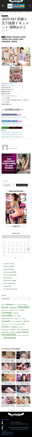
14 (20, 246)
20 (17, 249)
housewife (15, 39)
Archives (4, 295)
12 (12, 246)
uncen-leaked (22, 332)
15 (24, 246)
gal (19, 318)
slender (13, 329)
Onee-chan (18, 324)
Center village (16, 37)
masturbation (18, 321)
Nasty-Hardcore (5, 324)
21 (20, 249)
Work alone (14, 41)
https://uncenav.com (7, 434)
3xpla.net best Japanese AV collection (18, 427)
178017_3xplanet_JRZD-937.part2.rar (12, 134)
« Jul (15, 257)
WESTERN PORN (7, 289)
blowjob (13, 307)
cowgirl (22, 310)
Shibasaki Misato (6, 41)
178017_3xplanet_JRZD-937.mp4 (11, 124)
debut (10, 39)
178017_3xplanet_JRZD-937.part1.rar (12, 132)
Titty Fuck (12, 332)
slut (18, 329)
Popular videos (7, 280)
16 (28, 246)
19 (12, 249)
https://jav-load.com (7, 432)
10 (4, 246)
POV (23, 324)
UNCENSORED (9, 335)
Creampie (23, 37)
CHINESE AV (6, 263)
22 (24, 249)
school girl (20, 327)
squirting (5, 332)
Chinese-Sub (6, 266)
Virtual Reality (25, 335)
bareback (20, 304)
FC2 (12, 318)
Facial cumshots (6, 318)
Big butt (25, 304)
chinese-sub (5, 310)
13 (17, 246)
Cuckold (15, 313)
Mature (21, 39)
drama (19, 316)
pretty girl (5, 327)
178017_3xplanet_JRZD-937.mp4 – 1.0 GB (13, 117)
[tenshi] (5, 147)
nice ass (12, 324)
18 (8, 249)
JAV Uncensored (7, 275)
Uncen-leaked (7, 283)
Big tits (5, 307)
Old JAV (5, 278)
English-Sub (6, 269)
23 (28, 249)
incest (13, 321)
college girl (11, 310)
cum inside (4, 39)
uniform (19, 335)
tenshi (11, 146)
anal (15, 304)
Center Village (10, 85)
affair (3, 304)
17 (4, 249)
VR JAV (5, 286)
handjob (23, 318)
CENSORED (8, 37)
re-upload (14, 327)
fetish (16, 318)
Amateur (9, 304)
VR (2, 338)
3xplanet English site (15, 422)
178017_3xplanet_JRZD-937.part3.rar (12, 136)
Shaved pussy (5, 329)
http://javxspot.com (13, 148)
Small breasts (25, 329)
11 (8, 246)
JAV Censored (5, 12)
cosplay (16, 310)
